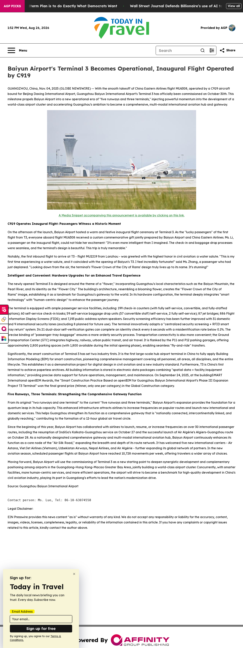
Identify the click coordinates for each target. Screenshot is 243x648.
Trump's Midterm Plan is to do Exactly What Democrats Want (63, 6)
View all (234, 6)
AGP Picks (12, 6)
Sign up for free (41, 628)
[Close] (74, 574)
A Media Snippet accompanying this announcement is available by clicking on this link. (122, 215)
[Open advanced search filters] (211, 50)
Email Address (22, 611)
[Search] (202, 50)
